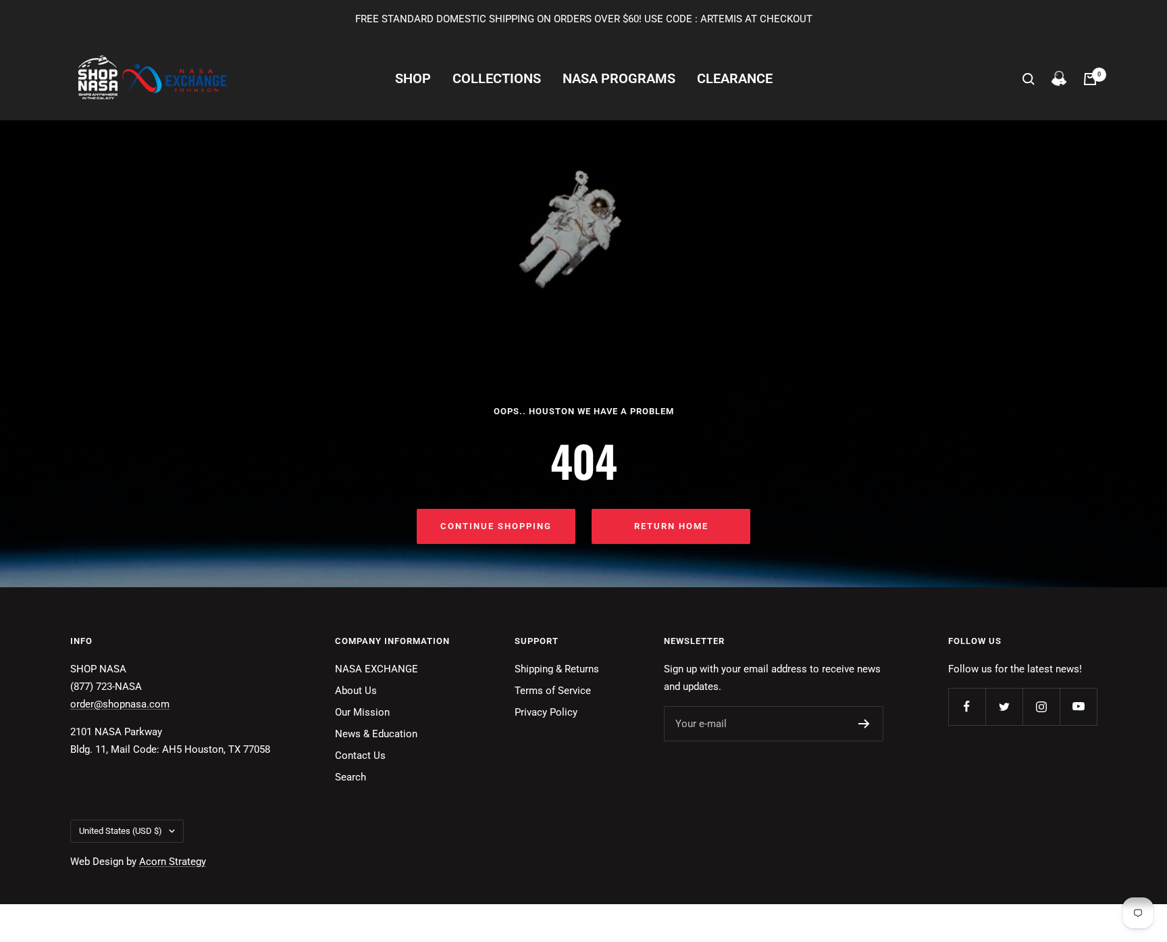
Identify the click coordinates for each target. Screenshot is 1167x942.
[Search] (1028, 79)
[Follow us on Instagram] (1041, 706)
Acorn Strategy (172, 862)
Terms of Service (553, 691)
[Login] (1059, 79)
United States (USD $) (120, 831)
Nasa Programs (619, 78)
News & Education (376, 734)
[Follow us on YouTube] (1078, 706)
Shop (413, 78)
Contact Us (360, 755)
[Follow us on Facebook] (966, 706)
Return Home (671, 526)
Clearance (735, 78)
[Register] (864, 723)
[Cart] (1090, 79)
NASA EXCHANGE (376, 669)
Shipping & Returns (557, 669)
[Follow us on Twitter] (1003, 706)
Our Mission (362, 712)
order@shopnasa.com (120, 704)
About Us (356, 691)
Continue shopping (496, 526)
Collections (496, 78)
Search (350, 777)
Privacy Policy (546, 712)
